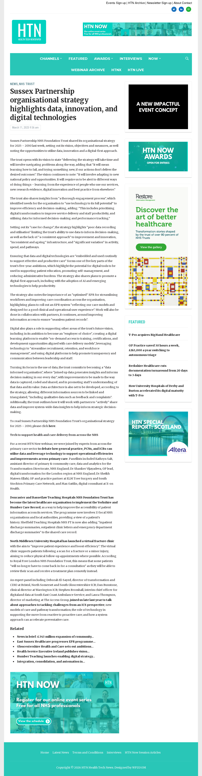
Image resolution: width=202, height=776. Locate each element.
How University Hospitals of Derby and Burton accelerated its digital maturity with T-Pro (156, 390)
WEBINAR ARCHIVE (88, 70)
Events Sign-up (116, 3)
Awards (102, 59)
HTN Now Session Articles (143, 752)
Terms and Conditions (87, 752)
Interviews (131, 59)
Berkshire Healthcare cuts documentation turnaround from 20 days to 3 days (158, 370)
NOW (153, 59)
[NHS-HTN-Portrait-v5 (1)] (158, 246)
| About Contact (182, 3)
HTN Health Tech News (97, 767)
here (52, 426)
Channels (49, 59)
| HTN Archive (135, 3)
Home (44, 752)
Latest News (60, 752)
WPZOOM (139, 767)
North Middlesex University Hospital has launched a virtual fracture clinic (62, 541)
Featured (78, 59)
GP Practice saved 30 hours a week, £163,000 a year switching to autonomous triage (154, 350)
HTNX (116, 70)
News (14, 84)
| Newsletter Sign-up (158, 3)
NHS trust (27, 84)
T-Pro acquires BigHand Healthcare (154, 335)
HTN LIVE (136, 70)
